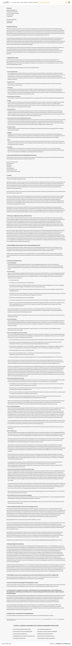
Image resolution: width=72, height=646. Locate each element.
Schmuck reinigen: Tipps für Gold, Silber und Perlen (22, 631)
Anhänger (36, 2)
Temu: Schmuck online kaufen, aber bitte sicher (22, 629)
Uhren (21, 2)
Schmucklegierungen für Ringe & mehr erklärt (46, 638)
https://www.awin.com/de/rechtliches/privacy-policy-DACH (43, 539)
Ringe (15, 2)
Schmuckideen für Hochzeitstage (19, 638)
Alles (13, 2)
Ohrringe (26, 2)
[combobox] (52, 2)
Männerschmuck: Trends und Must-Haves (45, 633)
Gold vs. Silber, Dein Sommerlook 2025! (44, 629)
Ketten (18, 2)
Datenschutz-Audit (47, 619)
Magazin (52, 643)
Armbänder (30, 2)
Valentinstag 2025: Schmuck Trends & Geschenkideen (47, 631)
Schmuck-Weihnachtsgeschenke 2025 (20, 633)
